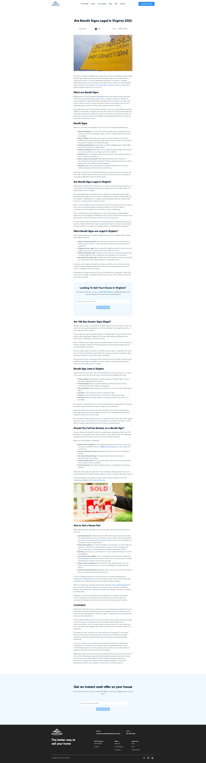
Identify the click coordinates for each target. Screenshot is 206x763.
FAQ (116, 3)
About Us (117, 743)
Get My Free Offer (103, 307)
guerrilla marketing (97, 96)
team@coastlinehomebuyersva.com (108, 733)
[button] (119, 29)
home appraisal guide (120, 585)
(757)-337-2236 (105, 292)
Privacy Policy (136, 750)
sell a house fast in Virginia (104, 85)
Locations (118, 750)
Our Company (102, 3)
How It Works (84, 3)
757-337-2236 (130, 733)
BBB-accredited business (109, 447)
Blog (110, 3)
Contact (122, 3)
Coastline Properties (99, 480)
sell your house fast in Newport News (98, 540)
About (93, 3)
